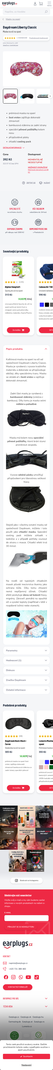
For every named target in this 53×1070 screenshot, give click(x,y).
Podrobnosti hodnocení (38, 38)
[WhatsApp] (20, 976)
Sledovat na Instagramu (29, 880)
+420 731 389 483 (17, 969)
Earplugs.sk (26, 1017)
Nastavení (26, 1065)
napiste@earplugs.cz (18, 963)
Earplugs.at (27, 1021)
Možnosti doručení (38, 169)
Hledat (46, 12)
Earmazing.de (15, 1021)
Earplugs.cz (14, 1017)
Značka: (10, 46)
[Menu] (49, 3)
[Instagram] (12, 976)
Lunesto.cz (27, 1026)
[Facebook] (5, 976)
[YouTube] (28, 976)
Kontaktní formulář (17, 987)
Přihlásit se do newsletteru (21, 927)
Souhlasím (28, 1056)
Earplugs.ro (39, 1021)
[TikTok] (36, 976)
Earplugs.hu (38, 1017)
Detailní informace (12, 147)
